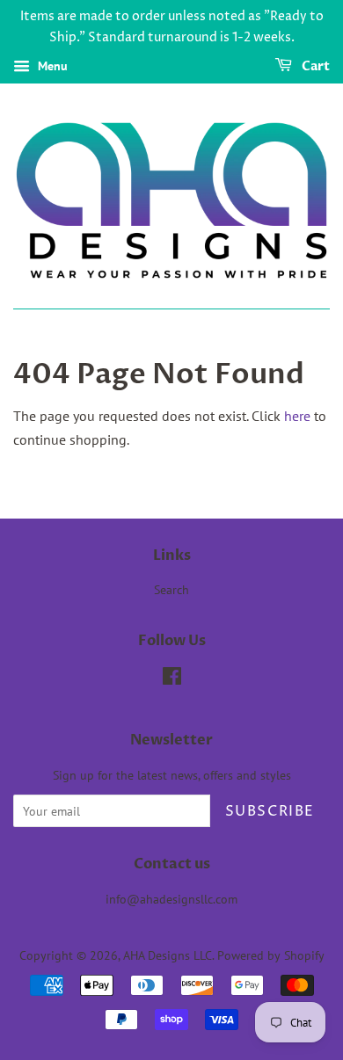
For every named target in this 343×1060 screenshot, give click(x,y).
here (297, 416)
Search (171, 590)
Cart (314, 66)
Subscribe (270, 811)
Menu (51, 66)
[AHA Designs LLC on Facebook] (172, 679)
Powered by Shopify (271, 955)
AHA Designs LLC (167, 955)
